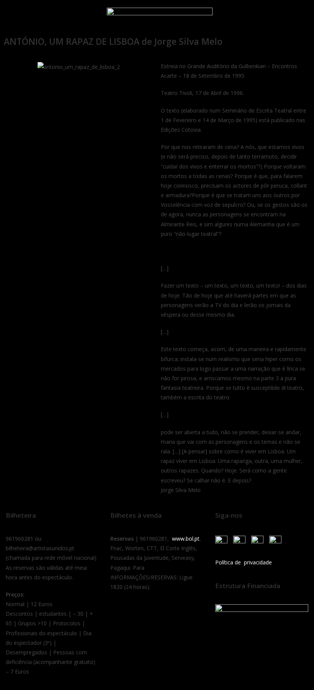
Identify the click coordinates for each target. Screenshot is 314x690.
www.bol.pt (186, 538)
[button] (15, 16)
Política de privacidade (243, 562)
